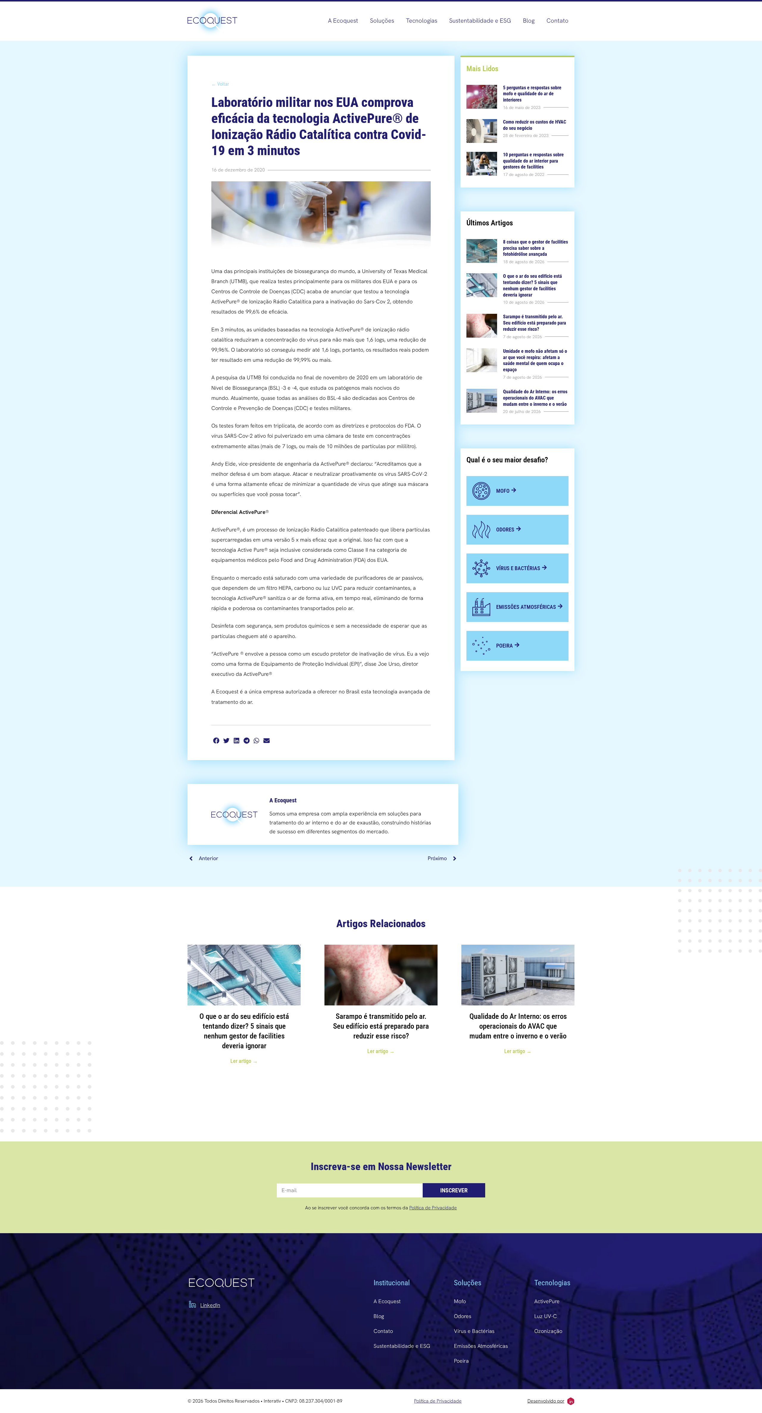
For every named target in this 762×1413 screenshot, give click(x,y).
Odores (462, 1316)
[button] (216, 741)
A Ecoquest (343, 20)
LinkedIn (210, 1305)
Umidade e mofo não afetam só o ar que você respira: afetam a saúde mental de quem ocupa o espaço (535, 360)
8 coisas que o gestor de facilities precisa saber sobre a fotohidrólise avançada (535, 248)
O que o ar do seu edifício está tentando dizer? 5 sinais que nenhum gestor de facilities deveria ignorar (532, 285)
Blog (529, 20)
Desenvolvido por (545, 1401)
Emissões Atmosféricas (481, 1345)
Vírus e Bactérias (474, 1331)
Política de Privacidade (433, 1208)
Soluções (382, 20)
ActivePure (547, 1301)
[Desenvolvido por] (570, 1401)
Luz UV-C (545, 1316)
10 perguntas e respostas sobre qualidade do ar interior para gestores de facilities (533, 161)
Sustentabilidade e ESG (480, 20)
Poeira (461, 1360)
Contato (557, 20)
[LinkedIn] (192, 1304)
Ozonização (548, 1331)
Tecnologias (421, 20)
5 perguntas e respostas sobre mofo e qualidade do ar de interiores (532, 94)
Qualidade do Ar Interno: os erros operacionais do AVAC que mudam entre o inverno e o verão (535, 398)
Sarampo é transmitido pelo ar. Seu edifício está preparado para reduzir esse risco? (534, 323)
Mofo (460, 1301)
